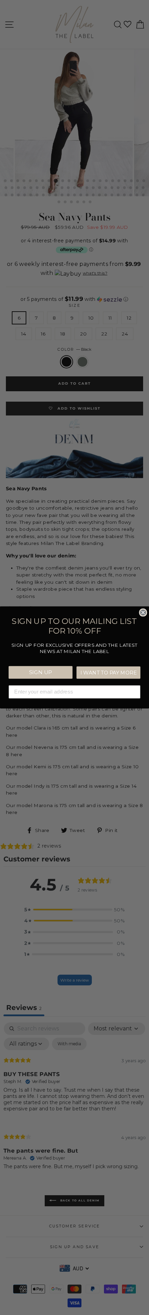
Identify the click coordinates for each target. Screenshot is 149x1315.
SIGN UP (40, 672)
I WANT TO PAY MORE (108, 672)
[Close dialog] (143, 612)
